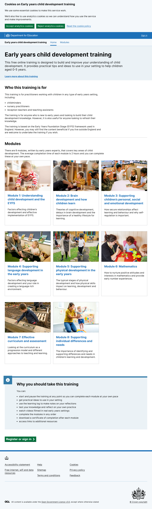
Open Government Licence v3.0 (55, 502)
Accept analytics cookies (19, 26)
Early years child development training (26, 42)
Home (53, 42)
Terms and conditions (48, 475)
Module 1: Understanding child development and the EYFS (26, 199)
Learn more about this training (21, 76)
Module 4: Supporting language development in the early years (25, 270)
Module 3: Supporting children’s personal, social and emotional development (123, 199)
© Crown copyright (138, 502)
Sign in (144, 35)
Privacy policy (77, 470)
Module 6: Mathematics (120, 266)
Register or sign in (18, 439)
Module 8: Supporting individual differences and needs (74, 341)
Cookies (74, 464)
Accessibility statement (17, 464)
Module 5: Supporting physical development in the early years (75, 270)
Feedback (75, 475)
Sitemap (41, 470)
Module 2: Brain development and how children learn (71, 199)
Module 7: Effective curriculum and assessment (27, 339)
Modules (64, 42)
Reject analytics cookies (51, 26)
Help (39, 464)
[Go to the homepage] (21, 36)
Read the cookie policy (79, 26)
